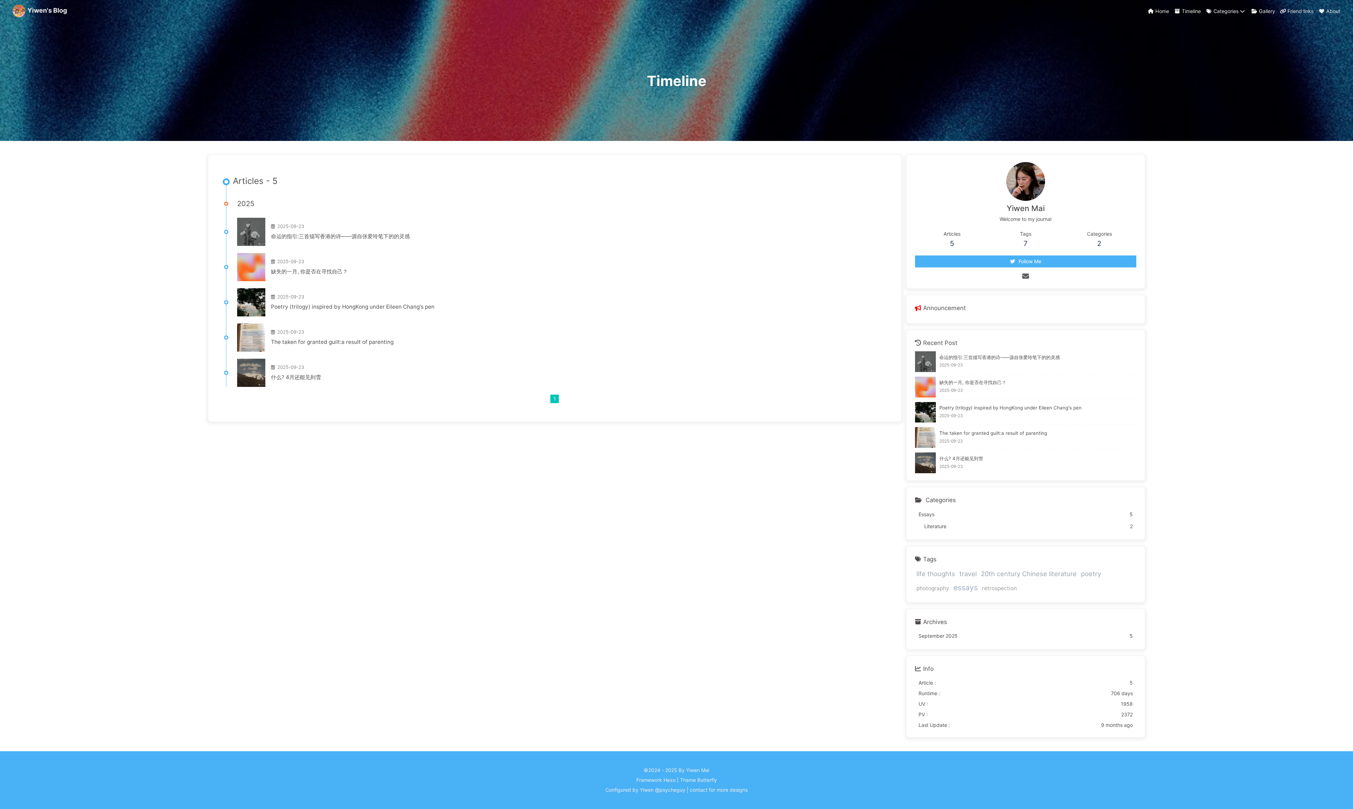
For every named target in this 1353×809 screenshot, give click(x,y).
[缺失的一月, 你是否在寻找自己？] (251, 267)
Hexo (669, 780)
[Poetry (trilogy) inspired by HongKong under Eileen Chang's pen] (251, 302)
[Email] (1025, 276)
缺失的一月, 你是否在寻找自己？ (309, 271)
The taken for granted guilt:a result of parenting (332, 342)
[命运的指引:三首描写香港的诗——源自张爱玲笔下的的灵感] (251, 232)
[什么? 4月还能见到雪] (251, 373)
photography (932, 588)
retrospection (999, 588)
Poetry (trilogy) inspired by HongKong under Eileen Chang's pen (352, 306)
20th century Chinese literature (1029, 574)
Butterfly (707, 780)
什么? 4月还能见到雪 (296, 377)
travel (968, 574)
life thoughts (935, 574)
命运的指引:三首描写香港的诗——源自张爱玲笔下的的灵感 (340, 236)
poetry (1091, 574)
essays (965, 587)
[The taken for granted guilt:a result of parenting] (251, 337)
